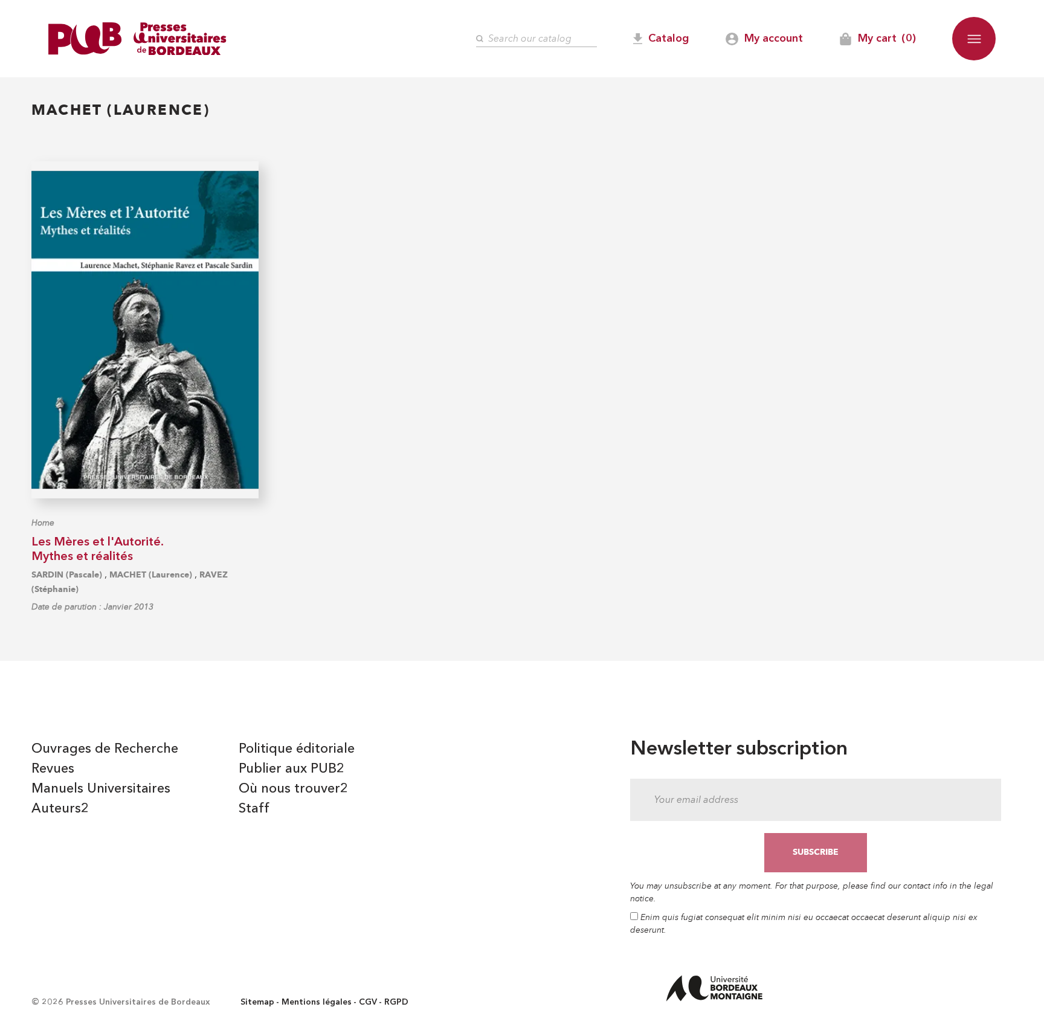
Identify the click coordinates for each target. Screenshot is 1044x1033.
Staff (254, 809)
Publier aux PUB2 (291, 769)
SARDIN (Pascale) (66, 575)
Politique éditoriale (297, 749)
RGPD (396, 1002)
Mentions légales (317, 1002)
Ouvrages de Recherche (104, 749)
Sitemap (257, 1002)
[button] (974, 38)
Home (42, 523)
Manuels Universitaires (100, 789)
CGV (368, 1002)
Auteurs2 (60, 809)
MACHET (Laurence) (150, 575)
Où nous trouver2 (293, 789)
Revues (52, 769)
